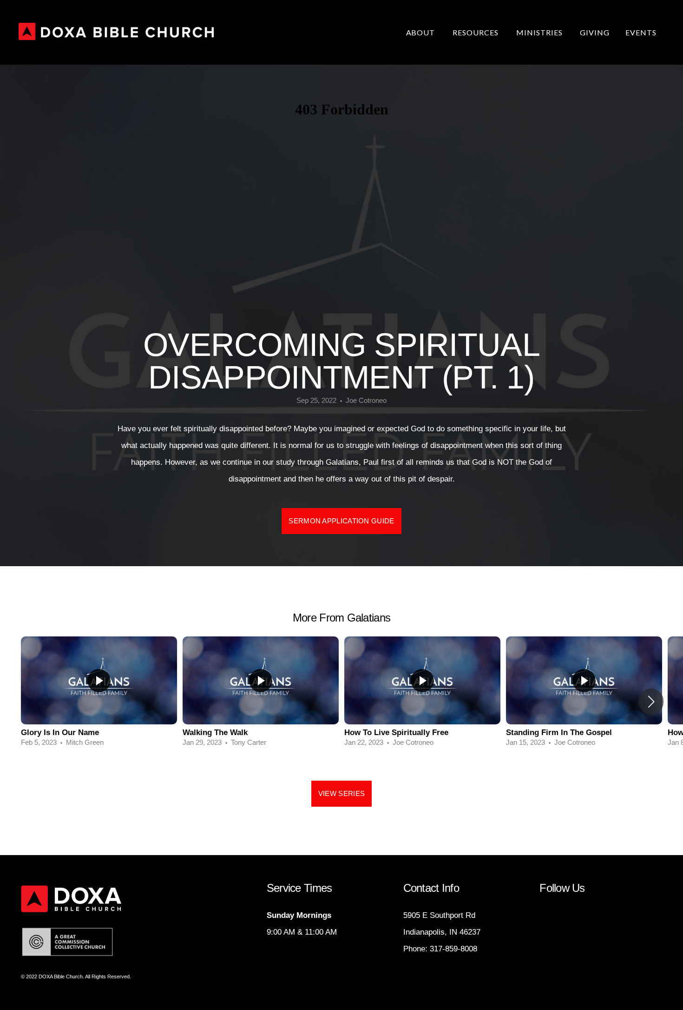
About (421, 32)
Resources (476, 32)
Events (641, 32)
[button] (651, 701)
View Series (341, 793)
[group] (99, 695)
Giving (595, 32)
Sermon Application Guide (341, 521)
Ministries (540, 32)
